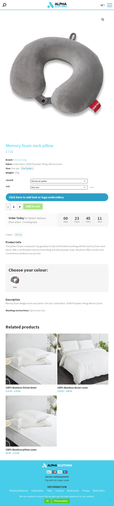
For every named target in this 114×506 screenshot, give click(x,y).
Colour (9, 180)
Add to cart (33, 206)
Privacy (86, 490)
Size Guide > (27, 168)
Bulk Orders (99, 490)
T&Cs (49, 490)
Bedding (18, 234)
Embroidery (37, 490)
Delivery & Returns (18, 490)
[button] (103, 19)
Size (8, 186)
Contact (60, 490)
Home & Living (20, 159)
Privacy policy (61, 501)
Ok (47, 501)
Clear (92, 187)
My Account (73, 490)
